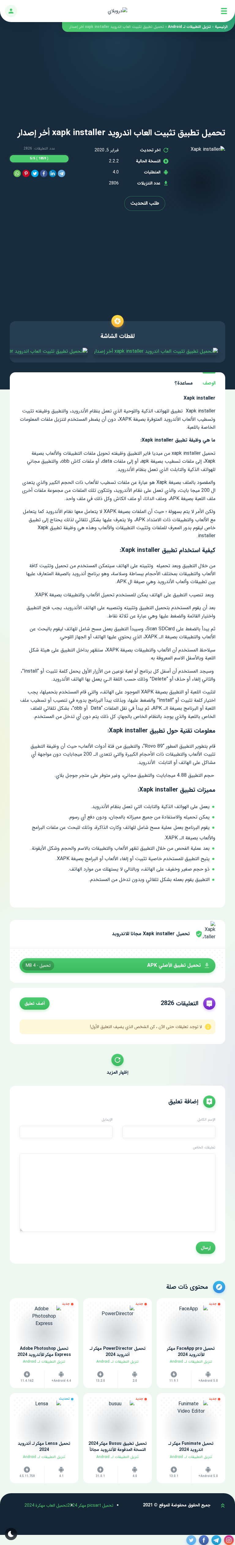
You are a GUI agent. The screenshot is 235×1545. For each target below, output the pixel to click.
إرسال (206, 1247)
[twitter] (35, 173)
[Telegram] (61, 173)
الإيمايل (107, 1120)
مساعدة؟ (184, 383)
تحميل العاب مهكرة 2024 (45, 1505)
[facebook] (43, 173)
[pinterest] (26, 173)
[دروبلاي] (117, 11)
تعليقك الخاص (204, 1147)
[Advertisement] (117, 75)
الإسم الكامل (206, 1120)
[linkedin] (52, 173)
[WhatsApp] (17, 173)
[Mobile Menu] (224, 11)
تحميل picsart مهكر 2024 (90, 1505)
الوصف (209, 383)
